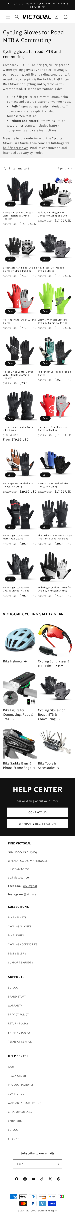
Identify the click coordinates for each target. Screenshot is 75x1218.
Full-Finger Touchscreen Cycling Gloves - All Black (16, 589)
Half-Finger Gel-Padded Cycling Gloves (51, 269)
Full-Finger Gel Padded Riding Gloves (54, 373)
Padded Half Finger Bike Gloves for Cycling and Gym (53, 214)
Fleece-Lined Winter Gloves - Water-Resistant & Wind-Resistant (19, 374)
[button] (8, 16)
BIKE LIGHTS (16, 935)
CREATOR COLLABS (20, 1112)
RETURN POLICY (18, 1023)
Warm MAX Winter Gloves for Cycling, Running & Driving (53, 321)
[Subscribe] (57, 1164)
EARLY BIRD (15, 1121)
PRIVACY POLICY (18, 1014)
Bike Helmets (13, 661)
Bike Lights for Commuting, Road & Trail (18, 714)
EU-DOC (13, 987)
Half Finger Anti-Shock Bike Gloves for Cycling (53, 428)
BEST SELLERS (17, 953)
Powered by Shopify (47, 1210)
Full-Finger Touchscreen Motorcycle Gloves (16, 537)
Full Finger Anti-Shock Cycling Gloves (19, 321)
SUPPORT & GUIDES (20, 962)
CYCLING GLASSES (19, 926)
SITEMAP (13, 1138)
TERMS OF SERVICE (20, 1041)
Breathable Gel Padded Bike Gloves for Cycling (53, 485)
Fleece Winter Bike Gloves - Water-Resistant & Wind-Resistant (18, 215)
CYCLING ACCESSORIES (22, 944)
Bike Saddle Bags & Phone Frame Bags (17, 765)
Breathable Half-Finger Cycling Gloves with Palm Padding (20, 269)
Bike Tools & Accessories (47, 765)
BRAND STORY (17, 996)
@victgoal (30, 886)
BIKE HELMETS (17, 917)
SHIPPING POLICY (19, 1032)
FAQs (11, 1066)
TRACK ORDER (17, 1075)
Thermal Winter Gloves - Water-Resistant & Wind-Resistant (55, 537)
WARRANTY (15, 1005)
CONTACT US (37, 812)
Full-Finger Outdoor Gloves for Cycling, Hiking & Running (54, 589)
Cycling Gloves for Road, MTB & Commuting (51, 714)
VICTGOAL (31, 1210)
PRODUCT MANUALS (21, 1084)
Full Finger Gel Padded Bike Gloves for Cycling (18, 485)
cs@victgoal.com (19, 877)
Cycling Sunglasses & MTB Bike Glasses (54, 663)
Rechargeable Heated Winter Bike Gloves (19, 428)
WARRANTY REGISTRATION (37, 823)
